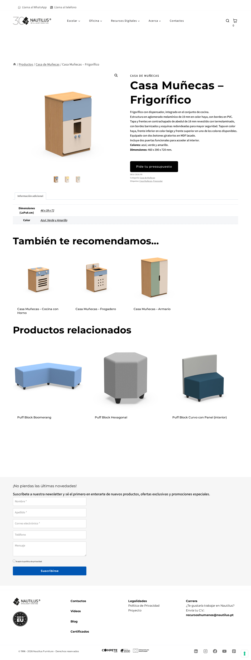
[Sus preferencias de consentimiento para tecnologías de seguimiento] (244, 653)
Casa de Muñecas (144, 76)
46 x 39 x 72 (47, 210)
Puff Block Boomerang (34, 417)
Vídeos (76, 611)
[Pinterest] (234, 651)
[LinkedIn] (196, 651)
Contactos (177, 21)
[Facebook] (215, 651)
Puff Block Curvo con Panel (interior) (199, 417)
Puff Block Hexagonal (111, 417)
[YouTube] (224, 651)
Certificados (80, 631)
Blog (74, 621)
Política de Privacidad (143, 605)
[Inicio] (14, 64)
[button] (116, 75)
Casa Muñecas (145, 181)
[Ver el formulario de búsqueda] (227, 20)
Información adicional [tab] (30, 196)
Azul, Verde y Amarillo (53, 220)
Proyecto (134, 610)
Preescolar (158, 181)
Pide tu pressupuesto (154, 166)
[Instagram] (205, 651)
